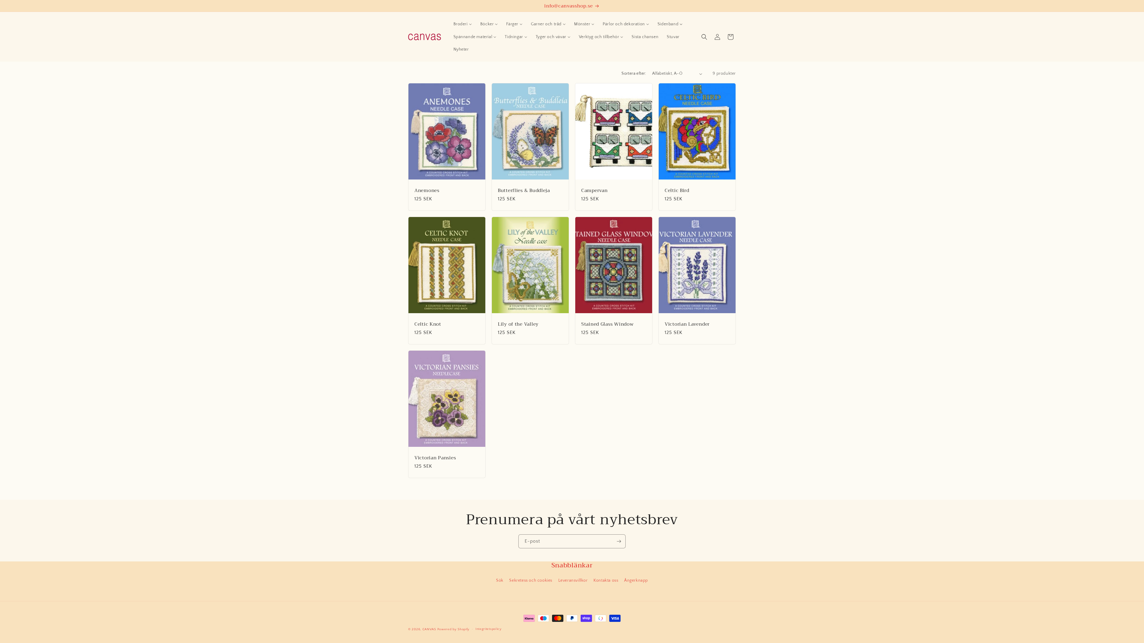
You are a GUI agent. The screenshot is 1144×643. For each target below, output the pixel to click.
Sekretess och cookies (530, 580)
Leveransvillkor (573, 580)
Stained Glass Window (607, 324)
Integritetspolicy (488, 629)
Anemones (426, 190)
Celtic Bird (677, 190)
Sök (499, 580)
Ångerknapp (636, 580)
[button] (704, 36)
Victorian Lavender (687, 324)
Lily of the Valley (518, 324)
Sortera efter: (633, 73)
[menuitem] (462, 24)
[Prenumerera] (618, 541)
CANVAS (429, 629)
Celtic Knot (427, 324)
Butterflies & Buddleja (524, 190)
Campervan (594, 190)
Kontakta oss (605, 580)
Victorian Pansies (435, 458)
